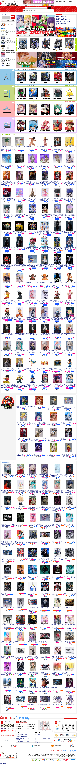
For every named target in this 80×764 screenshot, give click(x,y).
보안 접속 (4, 14)
